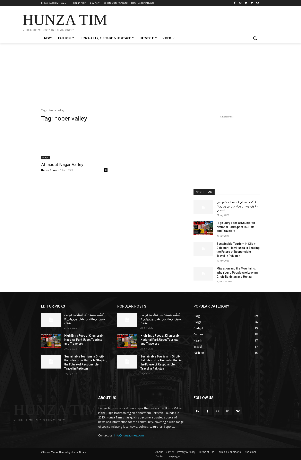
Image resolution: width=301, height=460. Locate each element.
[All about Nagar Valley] (74, 142)
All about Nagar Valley (62, 164)
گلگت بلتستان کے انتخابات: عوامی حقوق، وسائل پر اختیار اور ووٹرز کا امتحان (237, 206)
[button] (255, 38)
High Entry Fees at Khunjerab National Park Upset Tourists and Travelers (236, 226)
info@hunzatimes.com (129, 435)
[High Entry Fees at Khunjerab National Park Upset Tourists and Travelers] (203, 228)
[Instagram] (240, 3)
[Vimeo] (251, 3)
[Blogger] (197, 411)
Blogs (45, 157)
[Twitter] (246, 3)
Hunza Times (49, 169)
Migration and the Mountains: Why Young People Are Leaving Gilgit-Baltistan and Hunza (237, 272)
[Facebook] (234, 3)
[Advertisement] (181, 21)
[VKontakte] (238, 411)
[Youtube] (257, 3)
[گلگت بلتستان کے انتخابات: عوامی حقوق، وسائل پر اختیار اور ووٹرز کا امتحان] (203, 207)
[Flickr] (218, 411)
